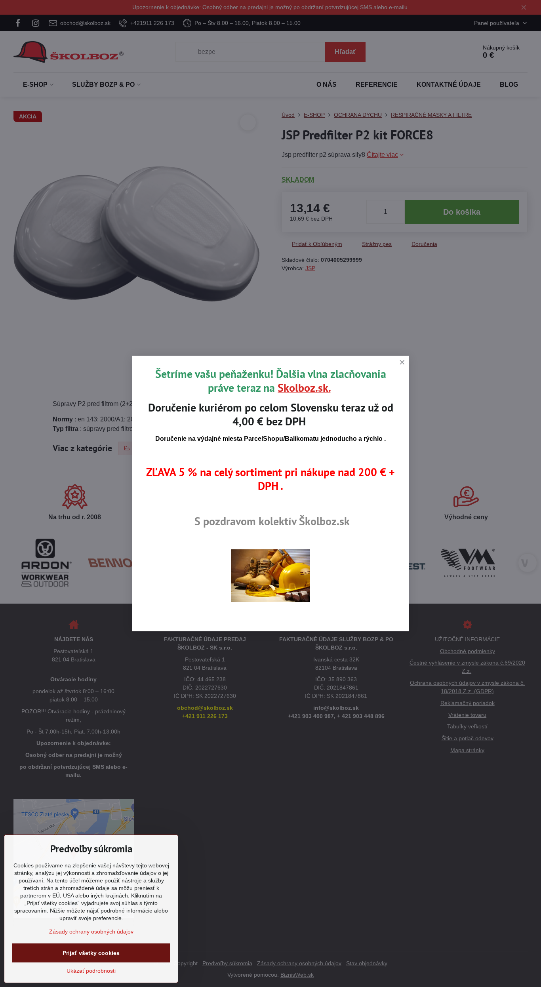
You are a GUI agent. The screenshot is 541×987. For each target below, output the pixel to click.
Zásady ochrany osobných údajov (91, 931)
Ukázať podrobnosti (91, 971)
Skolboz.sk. (304, 387)
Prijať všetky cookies (91, 953)
